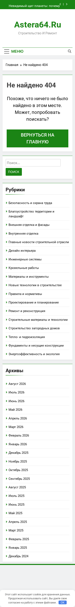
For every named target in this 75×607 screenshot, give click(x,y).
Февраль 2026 (19, 435)
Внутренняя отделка (23, 233)
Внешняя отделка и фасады (29, 225)
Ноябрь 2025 (18, 461)
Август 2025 (17, 487)
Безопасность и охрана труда (30, 203)
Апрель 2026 (18, 418)
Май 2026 (15, 410)
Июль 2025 (16, 496)
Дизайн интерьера (22, 251)
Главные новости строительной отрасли (39, 242)
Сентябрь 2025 (19, 479)
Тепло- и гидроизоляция (27, 337)
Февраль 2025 (19, 539)
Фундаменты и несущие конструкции (36, 345)
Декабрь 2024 (18, 556)
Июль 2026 (16, 392)
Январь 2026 (18, 444)
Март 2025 (16, 530)
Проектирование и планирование (34, 302)
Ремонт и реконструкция (27, 311)
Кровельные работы (24, 268)
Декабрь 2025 (18, 453)
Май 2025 (15, 513)
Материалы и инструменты (29, 277)
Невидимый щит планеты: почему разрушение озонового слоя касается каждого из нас (34, 4)
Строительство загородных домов (34, 328)
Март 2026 (16, 427)
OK (62, 602)
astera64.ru (37, 25)
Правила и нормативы (25, 294)
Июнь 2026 (16, 401)
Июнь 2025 (16, 504)
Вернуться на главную (37, 138)
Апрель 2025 (18, 522)
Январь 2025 (18, 548)
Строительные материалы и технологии (38, 320)
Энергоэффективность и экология (34, 354)
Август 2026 (17, 384)
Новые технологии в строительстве (35, 285)
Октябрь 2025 (18, 470)
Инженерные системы (25, 259)
